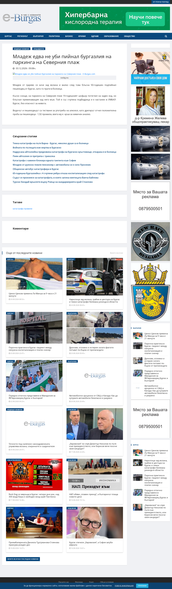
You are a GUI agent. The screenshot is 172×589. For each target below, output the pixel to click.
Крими (82, 36)
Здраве (95, 36)
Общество (129, 36)
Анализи (72, 410)
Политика (54, 36)
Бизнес (69, 36)
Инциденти (39, 49)
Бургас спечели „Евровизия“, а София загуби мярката (91, 543)
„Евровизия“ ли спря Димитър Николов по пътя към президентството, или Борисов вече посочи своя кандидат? (93, 446)
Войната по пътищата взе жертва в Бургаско (37, 147)
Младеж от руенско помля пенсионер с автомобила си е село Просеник (52, 164)
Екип (91, 582)
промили (28, 208)
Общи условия (107, 582)
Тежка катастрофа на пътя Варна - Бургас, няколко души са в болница (50, 143)
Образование (111, 36)
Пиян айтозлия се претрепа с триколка (34, 156)
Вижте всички (116, 253)
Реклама (79, 582)
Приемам (142, 586)
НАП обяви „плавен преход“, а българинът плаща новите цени (93, 495)
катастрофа (18, 208)
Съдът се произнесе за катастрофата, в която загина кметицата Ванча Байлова (55, 177)
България (38, 36)
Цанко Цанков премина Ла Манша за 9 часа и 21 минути (33, 294)
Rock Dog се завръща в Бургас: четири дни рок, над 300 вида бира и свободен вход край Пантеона (34, 495)
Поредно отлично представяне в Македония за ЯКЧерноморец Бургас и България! (32, 396)
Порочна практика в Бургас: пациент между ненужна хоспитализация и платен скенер (30, 348)
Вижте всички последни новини (23, 559)
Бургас (8, 36)
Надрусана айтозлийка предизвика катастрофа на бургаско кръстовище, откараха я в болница (64, 151)
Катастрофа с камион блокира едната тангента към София (44, 160)
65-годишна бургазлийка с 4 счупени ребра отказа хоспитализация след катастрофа (58, 173)
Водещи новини (21, 49)
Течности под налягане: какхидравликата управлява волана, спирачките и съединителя (32, 445)
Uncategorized (14, 460)
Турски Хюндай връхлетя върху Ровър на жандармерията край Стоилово (53, 181)
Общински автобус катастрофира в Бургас (36, 169)
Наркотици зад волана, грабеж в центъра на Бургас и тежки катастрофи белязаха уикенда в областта (94, 300)
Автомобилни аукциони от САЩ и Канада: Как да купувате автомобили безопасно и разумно (93, 396)
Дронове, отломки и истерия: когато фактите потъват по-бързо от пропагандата (91, 348)
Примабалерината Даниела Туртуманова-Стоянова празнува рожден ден (34, 543)
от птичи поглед (161, 2)
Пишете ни (63, 582)
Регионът (22, 36)
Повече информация (124, 586)
